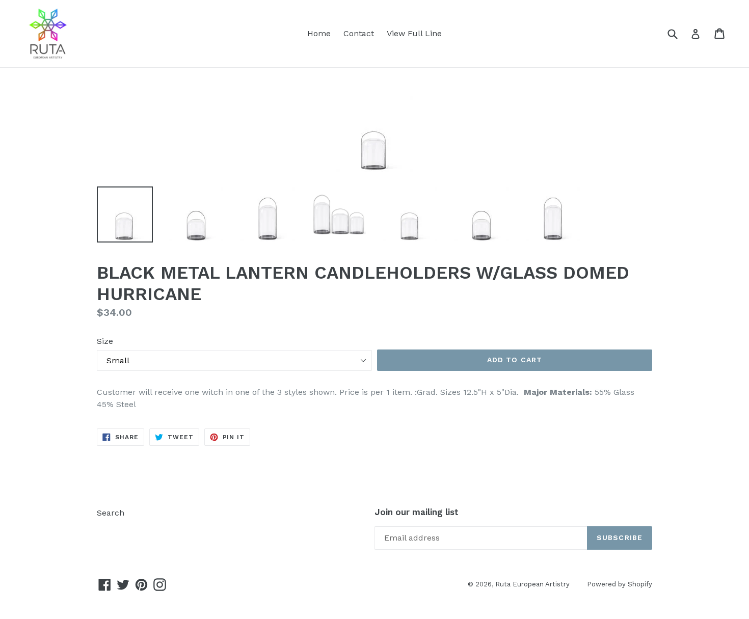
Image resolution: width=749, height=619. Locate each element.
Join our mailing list (416, 512)
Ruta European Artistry (533, 584)
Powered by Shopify (619, 584)
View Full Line (414, 33)
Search (110, 513)
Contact (358, 33)
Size (105, 341)
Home (319, 33)
